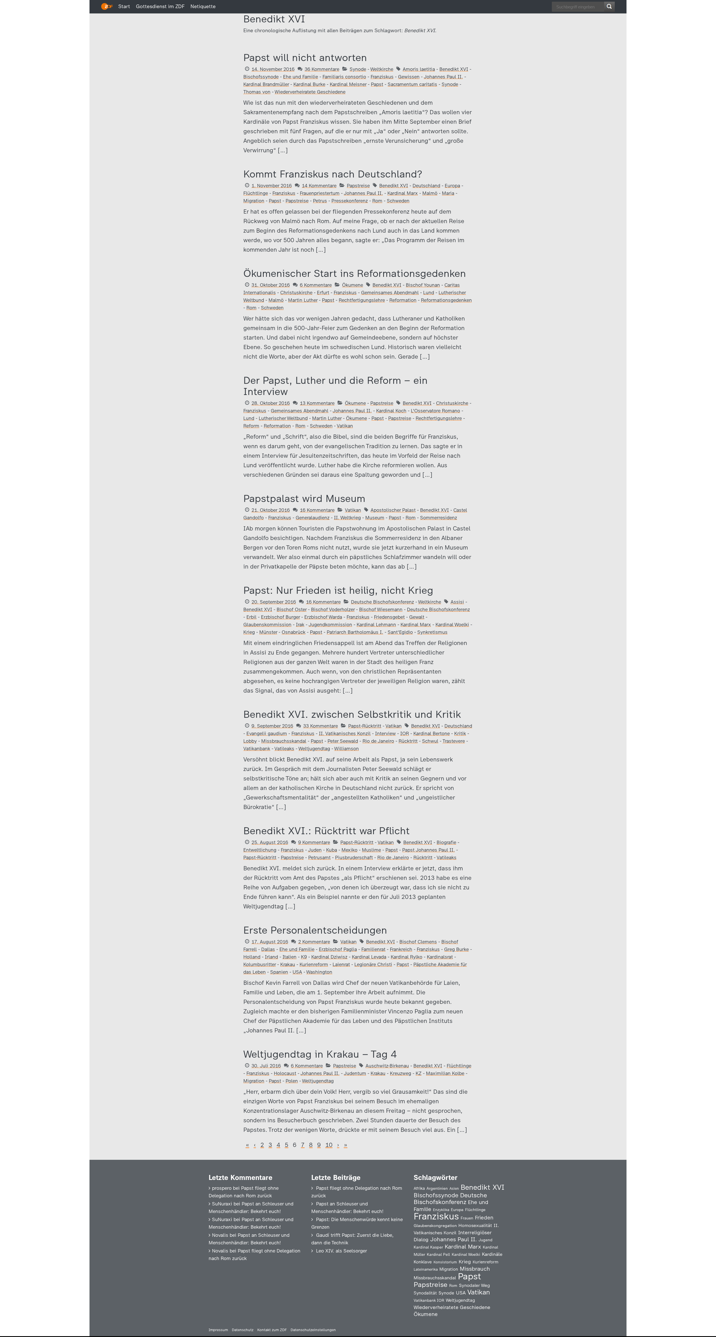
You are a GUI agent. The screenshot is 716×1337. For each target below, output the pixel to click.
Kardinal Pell (438, 1254)
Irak (300, 624)
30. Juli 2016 (266, 1066)
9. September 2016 (272, 726)
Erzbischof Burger (280, 617)
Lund (428, 292)
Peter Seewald (343, 741)
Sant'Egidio (400, 632)
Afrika (419, 1188)
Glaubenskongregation (435, 1225)
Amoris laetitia (419, 69)
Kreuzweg (400, 1073)
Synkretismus (432, 632)
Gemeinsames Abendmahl (390, 292)
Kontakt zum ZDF (272, 1330)
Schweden (398, 201)
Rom (377, 201)
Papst (377, 84)
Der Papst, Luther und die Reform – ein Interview (335, 386)
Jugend (486, 1240)
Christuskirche (296, 292)
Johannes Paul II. (443, 77)
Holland (251, 957)
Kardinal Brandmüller (266, 84)
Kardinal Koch (391, 410)
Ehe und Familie (300, 77)
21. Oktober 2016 (270, 510)
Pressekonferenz (349, 201)
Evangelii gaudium (266, 733)
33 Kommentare (320, 726)
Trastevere (453, 741)
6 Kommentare (316, 285)
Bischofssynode (261, 77)
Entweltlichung (259, 850)
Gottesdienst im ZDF (160, 6)
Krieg (249, 632)
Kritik (460, 733)
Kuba (331, 850)
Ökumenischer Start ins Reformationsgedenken (354, 273)
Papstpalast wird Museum (304, 498)
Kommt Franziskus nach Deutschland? (332, 174)
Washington (319, 972)
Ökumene (352, 285)
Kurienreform (314, 964)
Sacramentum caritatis (412, 84)
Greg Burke (456, 949)
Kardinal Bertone (431, 733)
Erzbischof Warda (323, 617)
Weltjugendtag (314, 748)
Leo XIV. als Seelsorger (341, 1251)
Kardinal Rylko (406, 957)
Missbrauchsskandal (283, 741)
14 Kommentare (319, 185)
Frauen (467, 1218)
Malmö (429, 193)
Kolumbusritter (259, 964)
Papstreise (358, 185)
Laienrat (341, 964)
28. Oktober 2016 (270, 403)
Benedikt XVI (453, 69)
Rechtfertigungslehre (362, 300)
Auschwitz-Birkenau (387, 1066)
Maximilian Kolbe (445, 1073)
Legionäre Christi (373, 964)
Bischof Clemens (418, 942)
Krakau (287, 964)
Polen (292, 1081)
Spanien (279, 972)
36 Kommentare (322, 69)
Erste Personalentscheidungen (315, 930)
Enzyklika (441, 1209)
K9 (304, 957)
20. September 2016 (273, 602)
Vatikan (345, 426)
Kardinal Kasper (428, 1247)
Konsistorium (445, 1262)
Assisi (457, 602)
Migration (253, 201)
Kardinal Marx (402, 193)
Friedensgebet (389, 617)
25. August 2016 (269, 842)
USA (297, 972)
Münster (268, 632)
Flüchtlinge (255, 193)
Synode (358, 69)
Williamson (346, 748)
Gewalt (416, 617)
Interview (385, 733)
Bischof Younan (423, 285)
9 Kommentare (314, 842)
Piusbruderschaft (354, 857)
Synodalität (425, 1293)
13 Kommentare (317, 403)
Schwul (430, 741)
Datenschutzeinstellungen (313, 1330)
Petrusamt (319, 857)
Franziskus (382, 77)
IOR (404, 733)
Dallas (268, 949)
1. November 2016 (271, 185)
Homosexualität (475, 1225)
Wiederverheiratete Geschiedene (310, 92)
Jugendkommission (330, 624)
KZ (418, 1073)
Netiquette (203, 6)
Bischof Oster (292, 609)
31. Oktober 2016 (270, 285)
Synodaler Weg (474, 1285)
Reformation (402, 300)
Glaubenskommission (267, 624)
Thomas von (256, 92)
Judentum (355, 1073)
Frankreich (401, 949)
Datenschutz (242, 1330)
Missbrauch (475, 1268)
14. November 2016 (273, 69)
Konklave (423, 1261)
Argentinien (437, 1188)
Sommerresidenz (438, 517)
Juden (315, 850)
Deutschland (426, 185)
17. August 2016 (269, 942)
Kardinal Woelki (452, 624)
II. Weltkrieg (347, 517)
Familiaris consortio (344, 77)
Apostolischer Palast (393, 510)
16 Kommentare (317, 510)
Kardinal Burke (309, 84)
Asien (454, 1188)
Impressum (218, 1330)
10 (329, 1144)
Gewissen (409, 77)
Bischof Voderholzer (333, 609)
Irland (271, 957)
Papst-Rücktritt (364, 726)
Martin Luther (302, 300)
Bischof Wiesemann (380, 609)
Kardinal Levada (369, 957)
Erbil (251, 617)
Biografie (446, 842)
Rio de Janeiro (378, 741)
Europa (452, 185)
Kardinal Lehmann (376, 624)
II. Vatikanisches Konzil (345, 733)
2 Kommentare (314, 942)
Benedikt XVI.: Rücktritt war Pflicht (326, 831)
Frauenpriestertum (320, 193)
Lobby (250, 741)
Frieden (484, 1217)
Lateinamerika (426, 1269)
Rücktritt (408, 741)
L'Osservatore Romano (435, 410)
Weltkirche (381, 69)
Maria (448, 193)
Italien (289, 957)
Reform (251, 426)
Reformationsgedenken (446, 300)
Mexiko (349, 850)
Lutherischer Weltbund (283, 418)
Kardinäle (492, 1254)
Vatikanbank (256, 748)
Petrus (320, 201)
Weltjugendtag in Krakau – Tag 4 (320, 1054)
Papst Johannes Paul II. (428, 850)
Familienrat (373, 949)
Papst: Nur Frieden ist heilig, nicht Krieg (338, 590)
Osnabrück (293, 632)
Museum (374, 517)
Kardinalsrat (440, 957)
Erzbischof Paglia (338, 949)
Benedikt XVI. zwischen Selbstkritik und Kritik (352, 714)
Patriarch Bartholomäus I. (355, 632)
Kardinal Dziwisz (329, 957)
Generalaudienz (312, 517)
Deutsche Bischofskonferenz (382, 602)
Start (124, 6)
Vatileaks (284, 748)
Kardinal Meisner (348, 84)
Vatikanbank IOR (429, 1300)
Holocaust (285, 1073)
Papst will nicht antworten (305, 58)
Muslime (371, 850)
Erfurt (323, 292)
